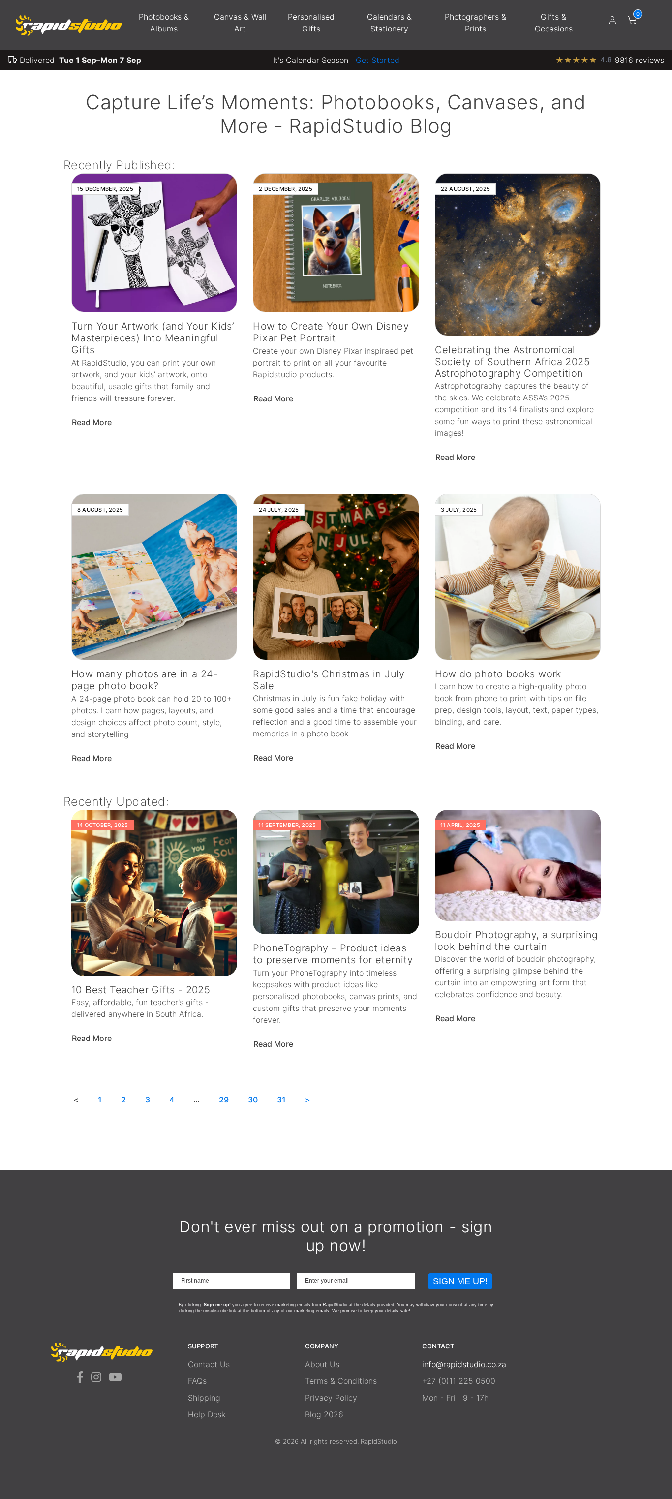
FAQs (197, 1381)
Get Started (377, 60)
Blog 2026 (324, 1414)
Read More (93, 422)
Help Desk (206, 1414)
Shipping (204, 1398)
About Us (322, 1364)
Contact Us (209, 1364)
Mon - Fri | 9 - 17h (455, 1398)
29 (224, 1099)
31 (281, 1099)
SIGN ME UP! (460, 1281)
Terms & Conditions (341, 1381)
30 (253, 1099)
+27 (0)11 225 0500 (458, 1381)
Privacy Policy (331, 1398)
